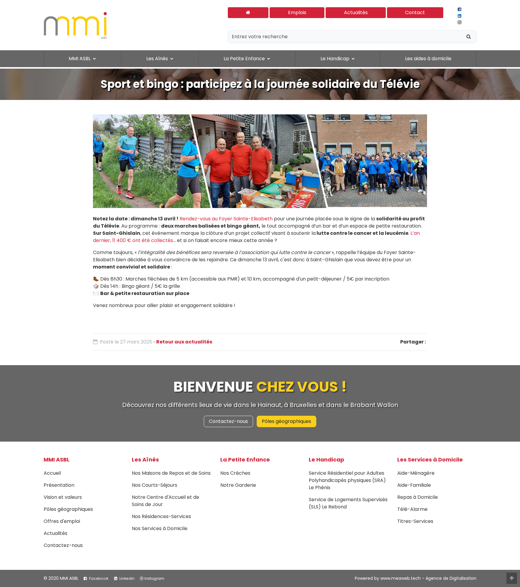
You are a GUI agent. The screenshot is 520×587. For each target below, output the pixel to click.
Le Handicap (326, 459)
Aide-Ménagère (416, 473)
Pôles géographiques (286, 421)
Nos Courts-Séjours (154, 485)
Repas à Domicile (417, 497)
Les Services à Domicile (430, 459)
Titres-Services (415, 521)
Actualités (356, 12)
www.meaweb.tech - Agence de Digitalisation (428, 578)
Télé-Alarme (412, 509)
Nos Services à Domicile (159, 528)
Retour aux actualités (184, 341)
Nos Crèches (235, 473)
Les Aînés (145, 459)
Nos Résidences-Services (161, 516)
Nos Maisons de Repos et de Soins (171, 473)
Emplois (297, 12)
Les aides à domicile (428, 58)
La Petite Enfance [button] (245, 58)
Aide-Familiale (414, 485)
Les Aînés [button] (157, 58)
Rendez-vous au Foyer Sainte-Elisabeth (226, 218)
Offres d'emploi (62, 521)
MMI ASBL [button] (80, 58)
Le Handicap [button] (335, 58)
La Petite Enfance (245, 459)
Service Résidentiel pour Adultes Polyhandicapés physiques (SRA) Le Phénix (347, 480)
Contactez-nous (228, 421)
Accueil (52, 473)
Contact (415, 12)
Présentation (59, 485)
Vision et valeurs (63, 497)
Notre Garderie (238, 485)
